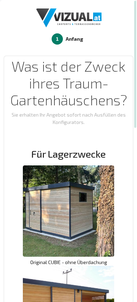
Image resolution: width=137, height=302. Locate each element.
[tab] (68, 39)
